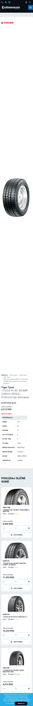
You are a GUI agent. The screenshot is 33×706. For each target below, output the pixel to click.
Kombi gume (13, 375)
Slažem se (21, 703)
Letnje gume (23, 375)
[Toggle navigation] (30, 7)
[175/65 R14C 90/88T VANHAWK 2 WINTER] (16, 496)
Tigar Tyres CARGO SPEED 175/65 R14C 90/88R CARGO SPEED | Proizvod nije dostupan (15, 381)
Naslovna (4, 375)
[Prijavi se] (26, 2)
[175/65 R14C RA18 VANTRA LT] (16, 603)
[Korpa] (30, 2)
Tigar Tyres (6, 377)
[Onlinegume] (13, 8)
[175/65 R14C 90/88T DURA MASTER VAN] (16, 657)
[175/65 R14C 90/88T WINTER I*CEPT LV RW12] (16, 550)
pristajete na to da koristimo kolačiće (19, 700)
